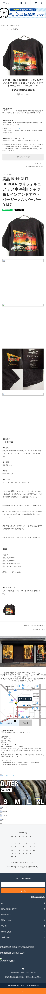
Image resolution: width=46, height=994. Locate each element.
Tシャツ (12, 25)
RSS (27, 972)
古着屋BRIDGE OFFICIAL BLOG (12, 953)
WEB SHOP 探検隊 (7, 961)
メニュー (9, 3)
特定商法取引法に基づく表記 (14, 977)
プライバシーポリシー (33, 977)
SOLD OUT (24, 157)
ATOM (33, 972)
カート (40, 3)
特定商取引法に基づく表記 (35, 166)
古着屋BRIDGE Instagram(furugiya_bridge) (17, 947)
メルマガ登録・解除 (17, 972)
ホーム (3, 25)
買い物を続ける (38, 629)
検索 (24, 3)
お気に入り (24, 94)
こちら (18, 128)
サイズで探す (13, 29)
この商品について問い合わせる (32, 625)
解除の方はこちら (38, 897)
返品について (39, 163)
